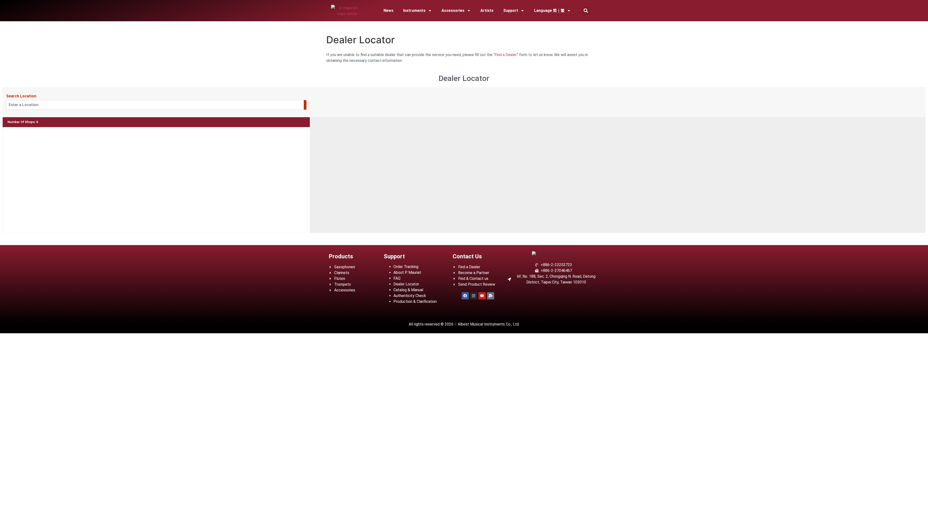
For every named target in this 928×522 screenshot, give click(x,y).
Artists (486, 10)
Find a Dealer (506, 54)
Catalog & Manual (408, 290)
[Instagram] (473, 295)
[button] (586, 11)
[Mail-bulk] (490, 295)
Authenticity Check (409, 295)
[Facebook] (465, 295)
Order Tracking (405, 266)
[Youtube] (482, 295)
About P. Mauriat (407, 272)
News (388, 10)
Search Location (21, 96)
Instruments (414, 10)
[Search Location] (305, 105)
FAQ (396, 278)
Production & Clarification (415, 301)
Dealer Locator (406, 284)
